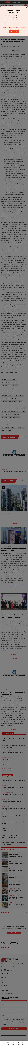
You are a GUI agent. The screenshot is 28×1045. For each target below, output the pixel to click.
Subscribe (14, 31)
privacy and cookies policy (17, 27)
